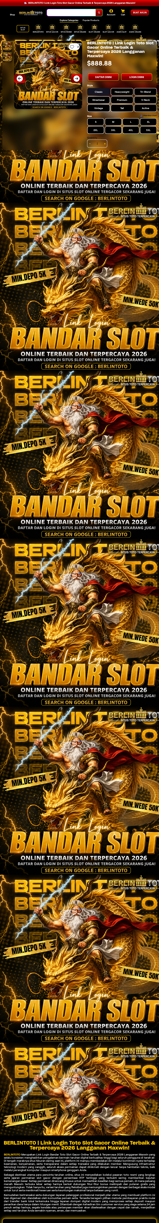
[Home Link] (31, 12)
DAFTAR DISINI (103, 77)
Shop (12, 14)
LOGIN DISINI (136, 77)
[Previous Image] (19, 78)
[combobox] (71, 12)
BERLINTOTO (12, 1154)
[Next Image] (76, 78)
